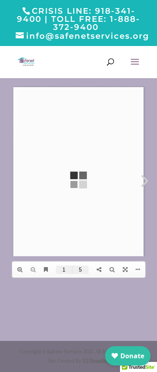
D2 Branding (96, 361)
